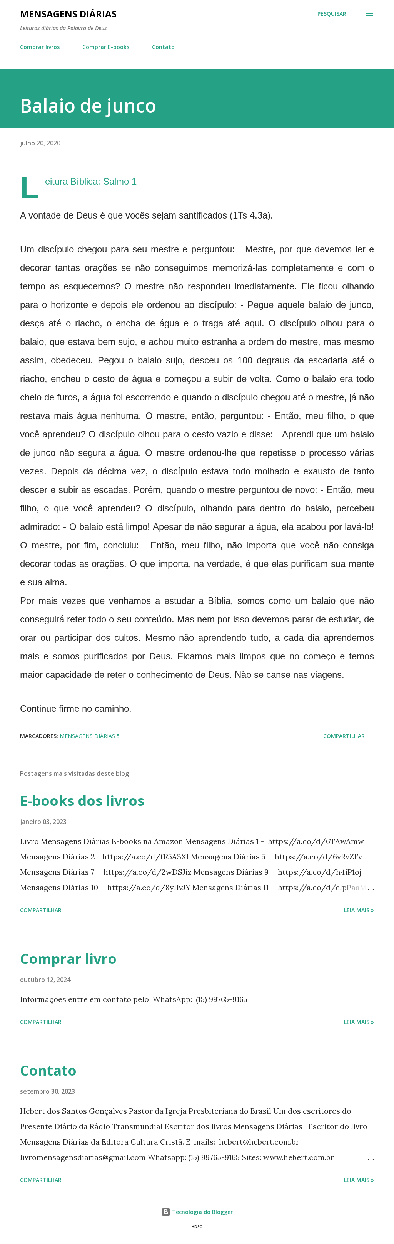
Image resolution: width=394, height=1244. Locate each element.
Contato (163, 46)
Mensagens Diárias (68, 13)
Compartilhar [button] (344, 736)
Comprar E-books (105, 46)
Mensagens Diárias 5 (90, 736)
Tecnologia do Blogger (201, 1211)
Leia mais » (359, 910)
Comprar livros (40, 46)
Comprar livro (68, 958)
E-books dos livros (82, 800)
